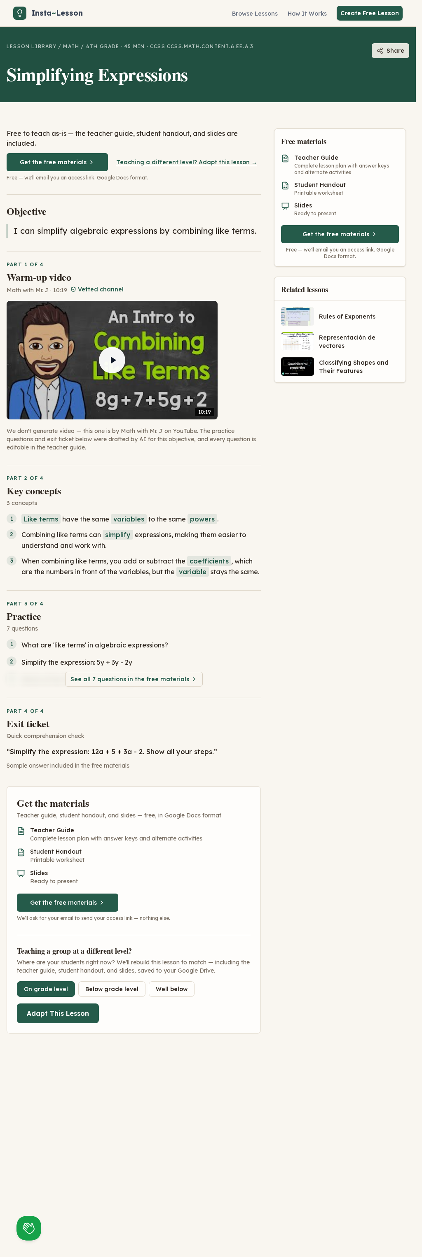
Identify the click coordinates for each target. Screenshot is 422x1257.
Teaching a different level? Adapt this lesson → (186, 162)
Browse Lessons (255, 13)
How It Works (307, 13)
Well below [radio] (172, 989)
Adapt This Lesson (58, 1013)
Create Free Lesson (369, 13)
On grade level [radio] (46, 989)
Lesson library (31, 46)
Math (71, 46)
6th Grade (103, 46)
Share (395, 50)
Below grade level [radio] (111, 989)
